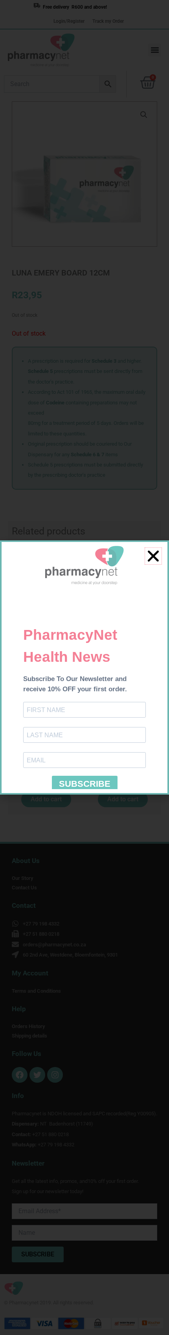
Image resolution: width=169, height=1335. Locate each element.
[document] (84, 667)
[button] (153, 556)
